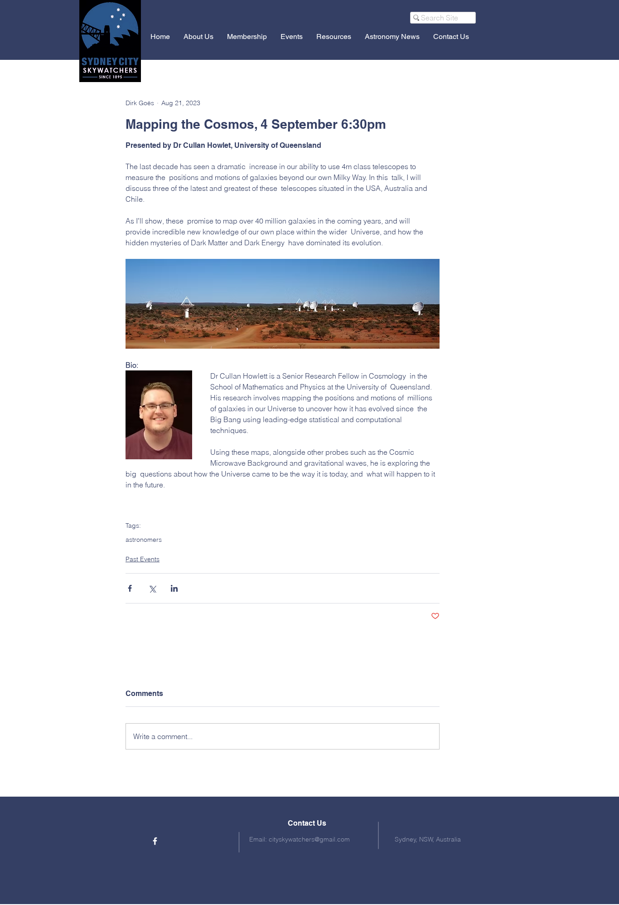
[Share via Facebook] (130, 588)
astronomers (144, 540)
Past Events (143, 559)
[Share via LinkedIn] (174, 588)
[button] (198, 36)
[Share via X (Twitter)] (152, 588)
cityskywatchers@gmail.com (309, 839)
